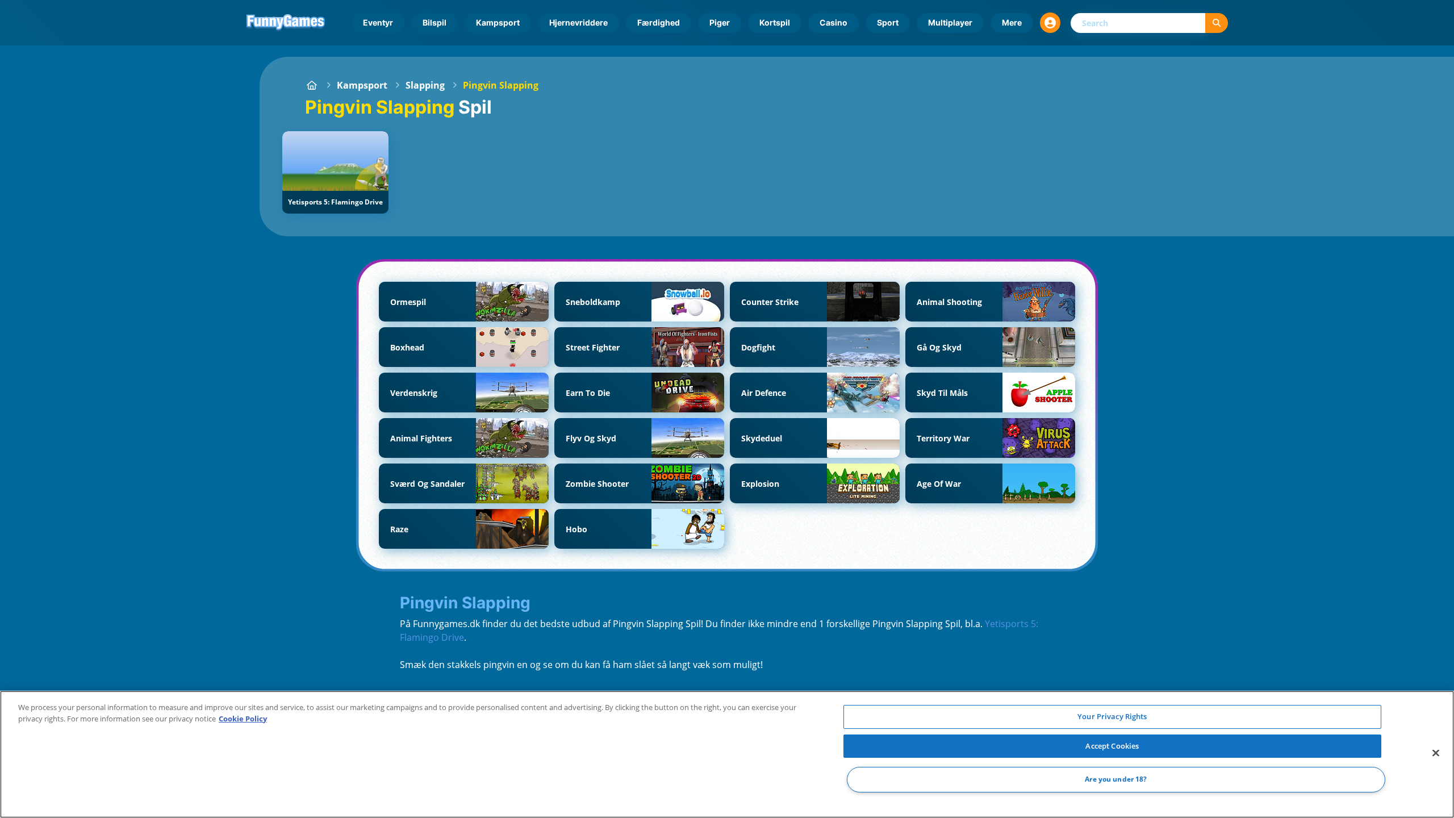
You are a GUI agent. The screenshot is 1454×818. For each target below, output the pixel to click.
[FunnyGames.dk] (312, 85)
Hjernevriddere (578, 22)
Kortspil (774, 22)
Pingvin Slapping (500, 85)
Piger (719, 22)
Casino (833, 22)
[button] (1050, 22)
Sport (888, 22)
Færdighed (658, 22)
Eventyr (378, 22)
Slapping (425, 85)
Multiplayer (950, 22)
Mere (1012, 22)
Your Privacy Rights (1112, 716)
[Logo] (285, 22)
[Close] (1435, 753)
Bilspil (434, 22)
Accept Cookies (1112, 746)
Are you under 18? (1116, 779)
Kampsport (498, 22)
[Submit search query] (1216, 23)
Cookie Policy (243, 718)
